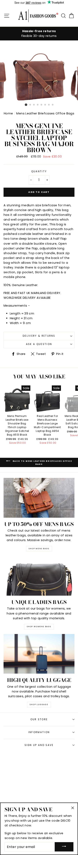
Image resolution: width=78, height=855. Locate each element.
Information (39, 732)
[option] (39, 33)
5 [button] (42, 105)
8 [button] (53, 105)
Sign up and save (39, 745)
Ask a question (39, 344)
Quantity (39, 171)
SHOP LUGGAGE (39, 704)
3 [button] (34, 105)
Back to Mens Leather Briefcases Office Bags (42, 462)
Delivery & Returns (39, 336)
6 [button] (45, 105)
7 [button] (49, 105)
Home (8, 113)
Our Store (39, 719)
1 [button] (26, 104)
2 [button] (30, 105)
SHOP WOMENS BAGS (39, 626)
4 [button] (38, 105)
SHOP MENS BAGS (39, 548)
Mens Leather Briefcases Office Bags (45, 113)
